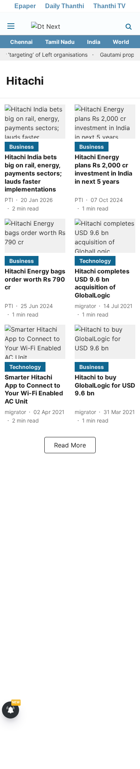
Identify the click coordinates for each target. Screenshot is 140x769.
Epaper (25, 6)
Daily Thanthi (64, 6)
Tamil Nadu (60, 41)
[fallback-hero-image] (35, 121)
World (121, 41)
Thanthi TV (109, 6)
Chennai (21, 41)
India (93, 41)
